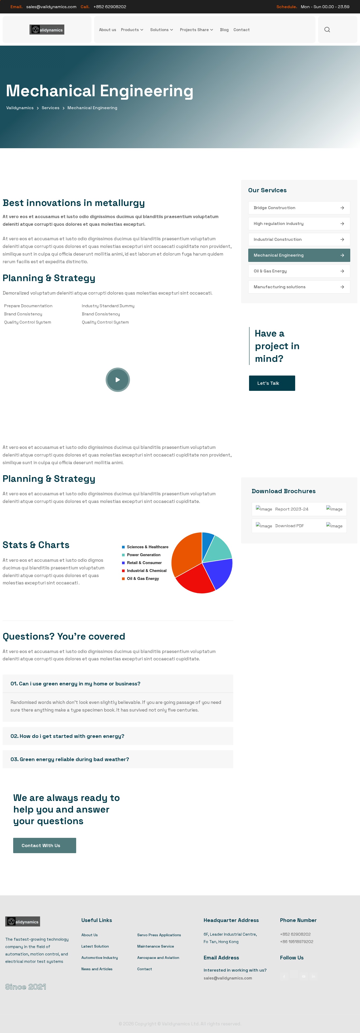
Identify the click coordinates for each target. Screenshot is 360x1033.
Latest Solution (95, 946)
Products (130, 29)
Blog (224, 29)
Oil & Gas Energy (270, 271)
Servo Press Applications (159, 935)
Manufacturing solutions (279, 287)
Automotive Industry (99, 957)
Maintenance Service (155, 946)
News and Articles (97, 969)
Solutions (159, 29)
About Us (89, 935)
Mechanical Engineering (279, 255)
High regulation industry (279, 223)
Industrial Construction (278, 239)
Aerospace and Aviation (158, 957)
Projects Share (194, 29)
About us (107, 29)
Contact (241, 29)
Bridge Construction (274, 207)
